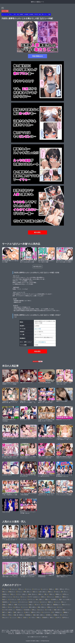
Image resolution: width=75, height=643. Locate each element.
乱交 (5, 599)
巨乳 (21, 589)
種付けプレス (66, 604)
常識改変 (46, 617)
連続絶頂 (6, 602)
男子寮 (36, 14)
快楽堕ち (6, 594)
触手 (5, 612)
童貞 (40, 14)
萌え (64, 602)
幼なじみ (6, 617)
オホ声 (58, 617)
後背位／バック (7, 596)
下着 (10, 615)
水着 (43, 596)
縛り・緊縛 (40, 599)
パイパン (25, 607)
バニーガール (46, 612)
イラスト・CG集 (22, 594)
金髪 (31, 604)
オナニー (51, 596)
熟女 (52, 594)
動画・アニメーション (21, 604)
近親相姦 (29, 615)
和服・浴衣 (57, 609)
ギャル (24, 596)
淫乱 (20, 617)
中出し (10, 14)
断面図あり (57, 604)
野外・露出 (28, 591)
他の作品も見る (37, 266)
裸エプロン (44, 14)
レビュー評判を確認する (40, 342)
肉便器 (58, 596)
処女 (35, 591)
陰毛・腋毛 (32, 607)
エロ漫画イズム (33, 636)
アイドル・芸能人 (47, 604)
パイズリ (36, 589)
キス (10, 607)
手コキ (37, 604)
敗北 (52, 617)
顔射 (5, 607)
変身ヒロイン (52, 607)
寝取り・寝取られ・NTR (62, 589)
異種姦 (56, 615)
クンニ (57, 602)
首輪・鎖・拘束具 (19, 615)
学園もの (12, 591)
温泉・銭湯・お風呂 (39, 615)
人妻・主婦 (16, 14)
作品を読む (37, 351)
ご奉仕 (27, 612)
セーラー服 (49, 609)
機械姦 (66, 612)
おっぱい (13, 589)
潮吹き (65, 596)
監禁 (51, 602)
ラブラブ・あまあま (34, 596)
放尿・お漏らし (18, 612)
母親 (39, 617)
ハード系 (32, 617)
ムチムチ (43, 602)
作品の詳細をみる (37, 56)
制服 (52, 589)
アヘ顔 (57, 591)
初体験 (21, 14)
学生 (13, 594)
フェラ (28, 589)
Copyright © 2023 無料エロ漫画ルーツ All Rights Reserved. (37, 640)
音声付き (66, 617)
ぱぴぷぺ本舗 (5, 11)
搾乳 (34, 609)
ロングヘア (64, 615)
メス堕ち (17, 607)
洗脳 (5, 604)
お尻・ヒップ (22, 599)
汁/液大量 (27, 609)
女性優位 (31, 14)
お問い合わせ (44, 636)
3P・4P (65, 591)
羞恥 (47, 599)
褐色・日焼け (42, 607)
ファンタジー (23, 602)
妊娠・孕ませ (33, 594)
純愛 (10, 612)
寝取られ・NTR (36, 612)
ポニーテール (5, 14)
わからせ (41, 609)
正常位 (66, 594)
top (28, 636)
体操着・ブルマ (34, 602)
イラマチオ (12, 599)
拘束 (50, 591)
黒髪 (49, 14)
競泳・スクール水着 (65, 599)
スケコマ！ (39, 636)
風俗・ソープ (67, 609)
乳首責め (20, 609)
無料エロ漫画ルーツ (37, 2)
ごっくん (13, 617)
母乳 (5, 615)
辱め (5, 591)
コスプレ (31, 599)
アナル (19, 591)
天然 (26, 617)
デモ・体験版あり (57, 612)
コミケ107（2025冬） (9, 609)
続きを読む (37, 232)
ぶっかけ (45, 589)
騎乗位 (59, 594)
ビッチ (16, 596)
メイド (60, 607)
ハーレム (14, 602)
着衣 (41, 594)
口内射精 (26, 14)
